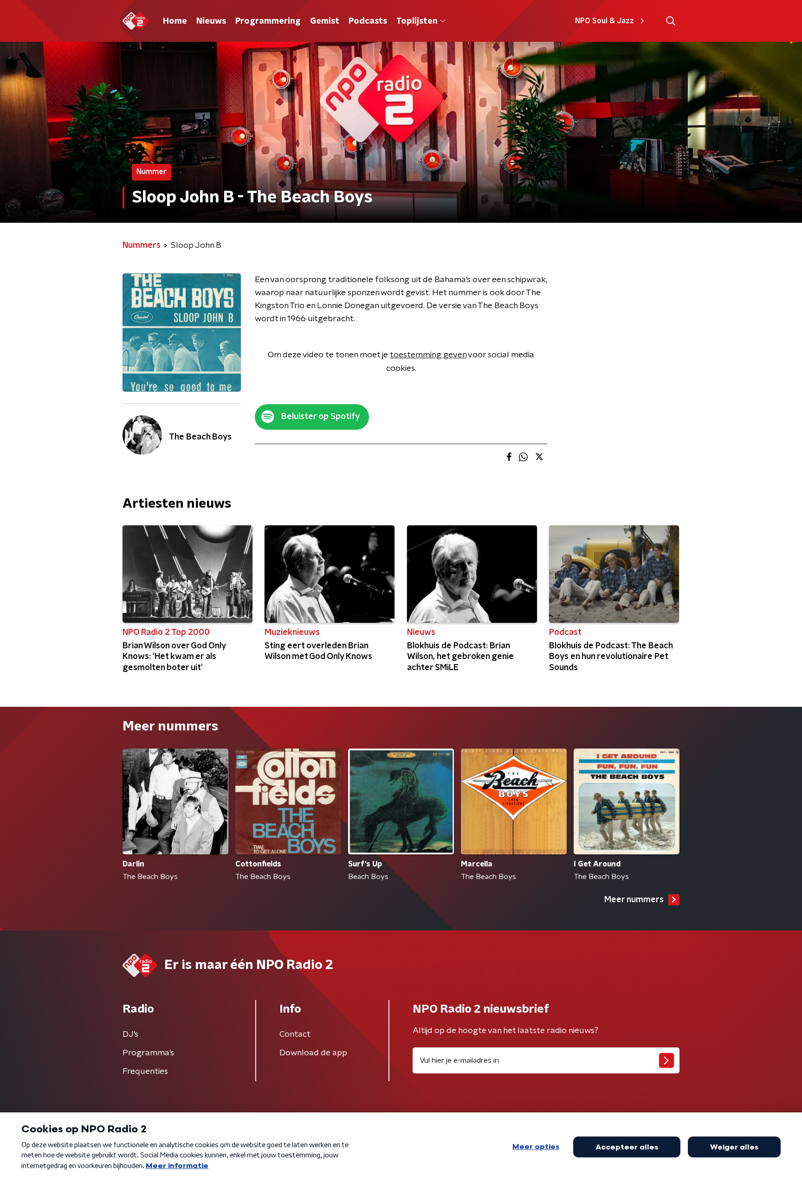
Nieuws (211, 21)
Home (175, 21)
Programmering (268, 21)
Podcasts (368, 21)
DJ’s (130, 1034)
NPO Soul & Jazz (604, 21)
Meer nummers (634, 900)
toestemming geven (428, 355)
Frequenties (145, 1071)
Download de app (313, 1053)
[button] (670, 21)
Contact (294, 1034)
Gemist (324, 21)
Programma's (148, 1053)
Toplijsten (416, 21)
